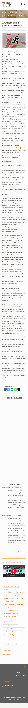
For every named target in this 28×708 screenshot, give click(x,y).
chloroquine (12, 592)
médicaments (7, 619)
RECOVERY (14, 628)
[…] (11, 148)
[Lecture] (5, 576)
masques (15, 613)
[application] (14, 571)
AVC (19, 589)
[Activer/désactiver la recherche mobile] (21, 4)
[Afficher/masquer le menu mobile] (25, 4)
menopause (7, 616)
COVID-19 (20, 595)
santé (5, 632)
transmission (19, 641)
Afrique (6, 589)
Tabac (18, 635)
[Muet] (20, 576)
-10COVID (6, 586)
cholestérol (20, 592)
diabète (6, 598)
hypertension (19, 604)
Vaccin (5, 644)
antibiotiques (13, 589)
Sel (9, 632)
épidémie (19, 644)
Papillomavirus (8, 622)
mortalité (14, 616)
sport (20, 632)
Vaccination (12, 644)
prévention (6, 628)
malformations (7, 613)
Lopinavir (6, 607)
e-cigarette (20, 598)
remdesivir (21, 628)
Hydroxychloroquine (9, 604)
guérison (13, 601)
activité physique (15, 586)
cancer (5, 592)
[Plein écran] (23, 576)
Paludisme (15, 619)
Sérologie (12, 635)
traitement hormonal (9, 641)
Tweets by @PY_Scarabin (10, 654)
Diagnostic (12, 598)
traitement (12, 638)
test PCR (6, 638)
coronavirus (7, 595)
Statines (6, 635)
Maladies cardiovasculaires (11, 610)
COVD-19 (14, 595)
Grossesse (6, 601)
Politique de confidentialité (14, 699)
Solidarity (14, 632)
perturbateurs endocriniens (11, 626)
